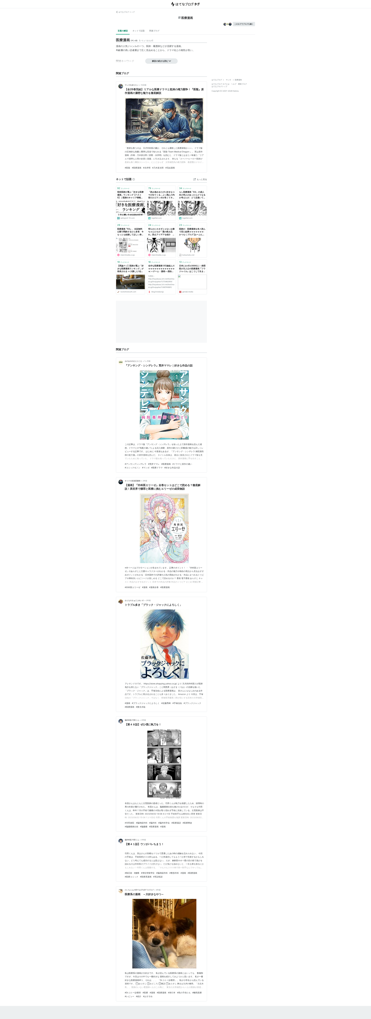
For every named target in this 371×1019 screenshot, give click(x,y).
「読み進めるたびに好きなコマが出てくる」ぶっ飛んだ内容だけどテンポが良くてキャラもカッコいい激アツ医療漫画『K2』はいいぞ (161, 195)
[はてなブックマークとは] (133, 179)
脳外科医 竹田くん (132, 720)
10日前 (143, 85)
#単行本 (171, 992)
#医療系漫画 (145, 876)
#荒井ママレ (154, 464)
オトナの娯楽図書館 (132, 481)
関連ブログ (154, 30)
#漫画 (144, 587)
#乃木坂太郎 (158, 167)
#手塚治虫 (177, 703)
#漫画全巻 (154, 587)
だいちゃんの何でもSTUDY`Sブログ (139, 890)
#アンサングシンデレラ (135, 464)
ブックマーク (123, 188)
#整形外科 (174, 873)
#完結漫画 (170, 167)
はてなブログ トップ (127, 12)
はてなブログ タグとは (220, 84)
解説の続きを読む (160, 61)
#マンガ (145, 467)
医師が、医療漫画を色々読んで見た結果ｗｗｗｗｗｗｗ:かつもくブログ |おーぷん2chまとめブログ (192, 232)
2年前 (145, 481)
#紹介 (138, 996)
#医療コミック (131, 876)
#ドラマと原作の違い (182, 464)
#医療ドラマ (157, 467)
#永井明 (146, 167)
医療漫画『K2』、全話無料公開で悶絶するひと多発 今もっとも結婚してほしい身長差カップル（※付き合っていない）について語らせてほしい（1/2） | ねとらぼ (130, 232)
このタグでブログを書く (243, 24)
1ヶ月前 (147, 361)
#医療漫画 (136, 167)
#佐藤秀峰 (166, 703)
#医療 (145, 992)
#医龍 (127, 167)
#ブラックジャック (192, 703)
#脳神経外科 (141, 823)
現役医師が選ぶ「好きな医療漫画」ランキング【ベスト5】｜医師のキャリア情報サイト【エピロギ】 (130, 195)
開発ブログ (242, 84)
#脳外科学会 (164, 823)
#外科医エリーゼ (132, 587)
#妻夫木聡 (140, 707)
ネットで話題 (138, 30)
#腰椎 (136, 873)
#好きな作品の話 (172, 467)
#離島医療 (197, 992)
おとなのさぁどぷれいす (134, 600)
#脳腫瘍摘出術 (131, 826)
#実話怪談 (158, 876)
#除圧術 (128, 873)
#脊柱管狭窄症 (147, 873)
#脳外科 (153, 823)
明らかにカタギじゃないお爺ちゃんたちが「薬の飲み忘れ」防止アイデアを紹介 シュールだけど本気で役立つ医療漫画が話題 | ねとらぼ (161, 232)
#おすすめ (147, 996)
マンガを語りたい (132, 85)
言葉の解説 (123, 30)
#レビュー (129, 996)
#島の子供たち (184, 992)
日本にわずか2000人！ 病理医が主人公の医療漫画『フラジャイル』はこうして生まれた (192, 268)
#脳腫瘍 (143, 826)
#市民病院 (129, 823)
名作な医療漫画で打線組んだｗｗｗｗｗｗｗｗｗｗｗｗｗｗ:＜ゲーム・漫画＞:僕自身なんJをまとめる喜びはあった (161, 268)
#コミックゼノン (132, 467)
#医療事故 (187, 823)
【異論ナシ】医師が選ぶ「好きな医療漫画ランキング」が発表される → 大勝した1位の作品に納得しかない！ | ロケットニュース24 (130, 268)
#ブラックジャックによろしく (146, 703)
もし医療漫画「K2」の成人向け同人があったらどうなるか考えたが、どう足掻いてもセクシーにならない (192, 195)
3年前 (148, 600)
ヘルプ (233, 84)
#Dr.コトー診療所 (133, 992)
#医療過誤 (176, 823)
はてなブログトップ (219, 86)
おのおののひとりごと (133, 361)
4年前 (143, 840)
